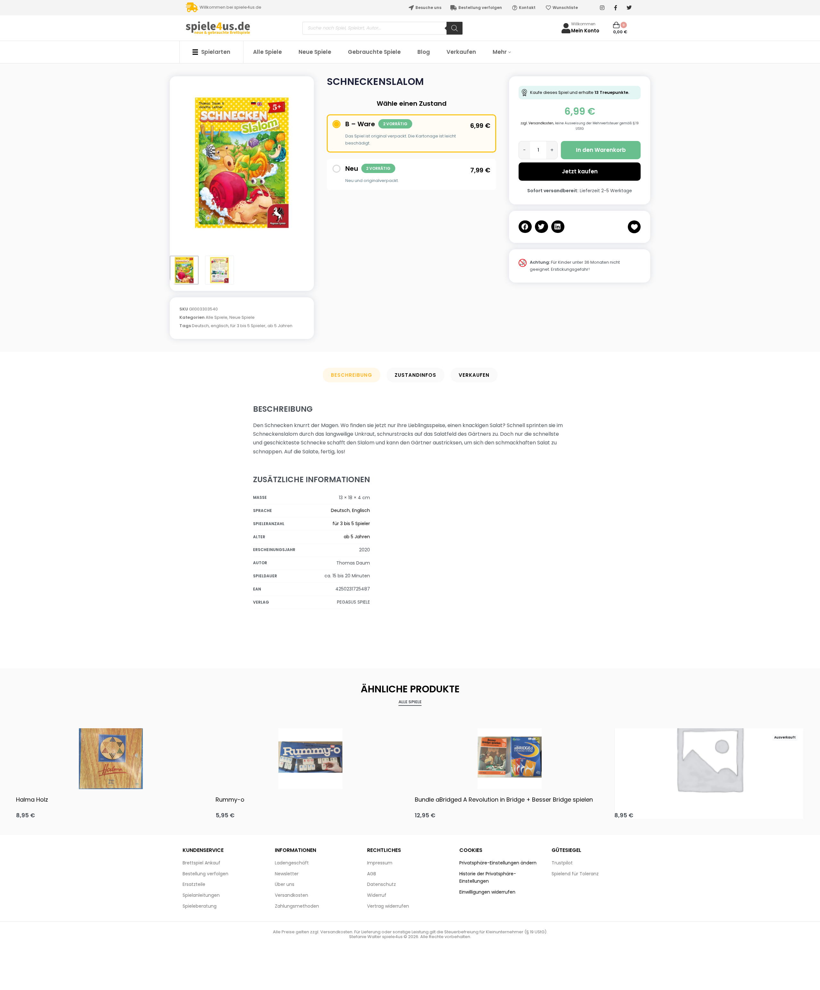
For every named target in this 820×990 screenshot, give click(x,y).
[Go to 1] (184, 270)
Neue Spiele (242, 317)
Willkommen (583, 24)
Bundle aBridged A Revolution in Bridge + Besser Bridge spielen (504, 800)
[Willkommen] (566, 28)
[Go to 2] (219, 270)
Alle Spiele (216, 317)
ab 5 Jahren (279, 326)
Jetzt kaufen (580, 171)
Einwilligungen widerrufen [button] (487, 892)
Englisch (361, 510)
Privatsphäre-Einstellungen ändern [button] (498, 863)
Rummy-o (230, 800)
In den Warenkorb (601, 150)
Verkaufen (474, 375)
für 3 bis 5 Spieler (248, 326)
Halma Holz (32, 800)
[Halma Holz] (111, 757)
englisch (219, 326)
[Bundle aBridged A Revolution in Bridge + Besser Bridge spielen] (510, 757)
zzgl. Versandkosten (537, 123)
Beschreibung (351, 375)
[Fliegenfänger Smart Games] (709, 757)
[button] (525, 226)
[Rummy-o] (311, 757)
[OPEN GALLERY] (242, 162)
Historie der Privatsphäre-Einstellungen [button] (487, 877)
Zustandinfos (415, 375)
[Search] (455, 28)
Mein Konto (585, 30)
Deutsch (200, 326)
